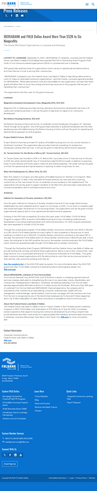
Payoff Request (74, 402)
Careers (38, 411)
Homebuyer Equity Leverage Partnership (14, 413)
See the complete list (14, 264)
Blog (37, 400)
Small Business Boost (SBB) (14, 409)
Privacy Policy (81, 478)
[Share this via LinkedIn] (17, 15)
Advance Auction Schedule (14, 419)
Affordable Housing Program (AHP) (15, 403)
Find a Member (41, 396)
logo (17, 364)
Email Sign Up (10, 464)
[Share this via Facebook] (11, 15)
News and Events (42, 403)
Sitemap (92, 478)
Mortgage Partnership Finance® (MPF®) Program (13, 397)
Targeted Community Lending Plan (80, 397)
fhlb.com (65, 317)
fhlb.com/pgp (10, 269)
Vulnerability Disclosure (58, 478)
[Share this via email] (22, 15)
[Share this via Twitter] (6, 15)
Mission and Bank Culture (46, 407)
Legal (71, 478)
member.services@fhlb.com (17, 442)
